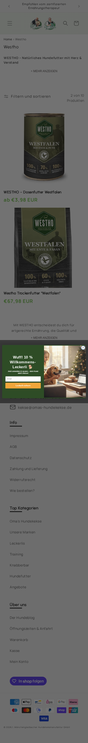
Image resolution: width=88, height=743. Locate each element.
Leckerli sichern (23, 385)
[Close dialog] (83, 347)
